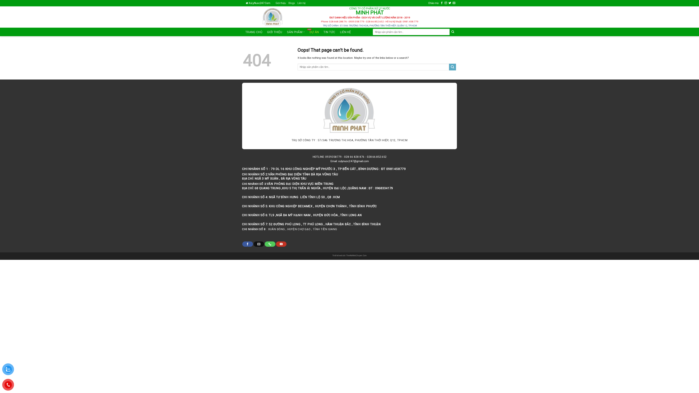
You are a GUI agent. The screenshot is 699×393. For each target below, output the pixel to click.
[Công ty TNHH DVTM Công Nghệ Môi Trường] (263, 17)
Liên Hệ (345, 32)
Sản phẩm (294, 32)
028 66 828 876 (354, 156)
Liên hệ (301, 3)
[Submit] (453, 32)
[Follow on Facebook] (442, 3)
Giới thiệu (281, 3)
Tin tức (329, 32)
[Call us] (270, 244)
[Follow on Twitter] (450, 3)
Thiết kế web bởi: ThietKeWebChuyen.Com (349, 256)
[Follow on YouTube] (281, 244)
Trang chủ (253, 32)
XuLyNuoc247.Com (259, 3)
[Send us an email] (454, 3)
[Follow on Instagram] (446, 3)
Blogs (292, 3)
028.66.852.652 (377, 156)
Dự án (314, 32)
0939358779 (333, 156)
